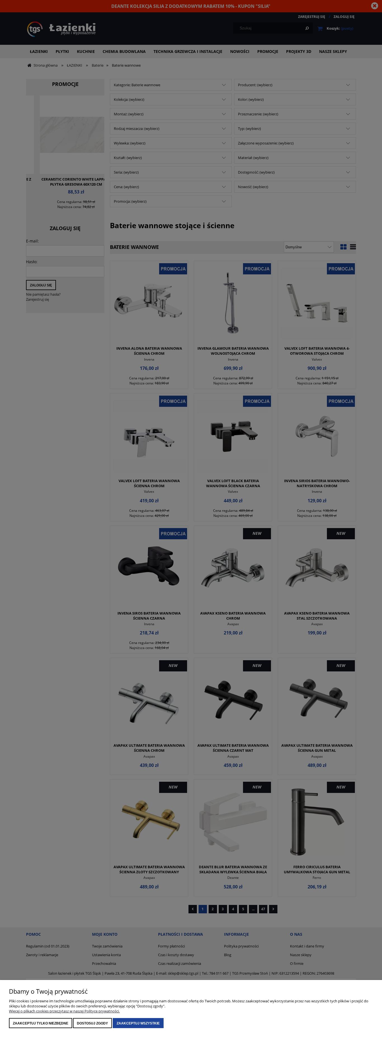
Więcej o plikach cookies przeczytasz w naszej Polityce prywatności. (64, 1011)
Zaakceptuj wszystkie (138, 1023)
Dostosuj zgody (92, 1023)
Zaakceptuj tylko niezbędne (40, 1023)
